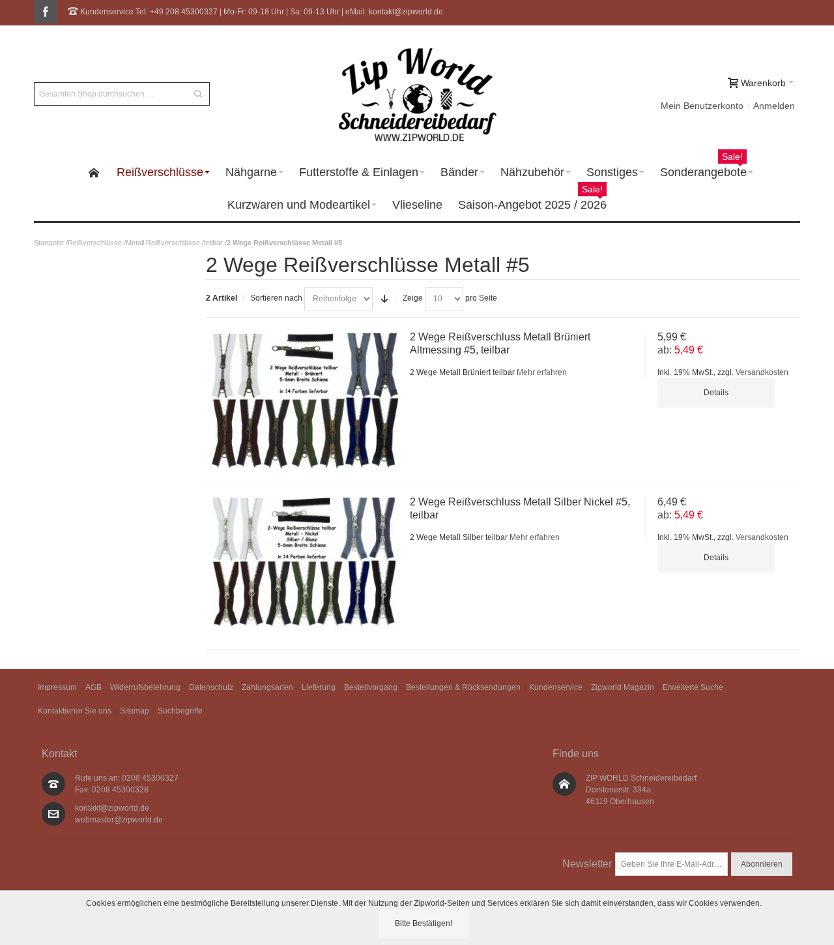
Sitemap (134, 710)
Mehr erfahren (542, 372)
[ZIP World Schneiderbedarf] (417, 94)
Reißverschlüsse (95, 243)
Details (716, 392)
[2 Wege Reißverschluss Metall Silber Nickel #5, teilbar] (305, 563)
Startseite (49, 243)
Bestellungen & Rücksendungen (463, 687)
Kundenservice (555, 687)
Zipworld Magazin (622, 687)
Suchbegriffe (180, 710)
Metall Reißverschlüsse (163, 243)
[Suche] (198, 94)
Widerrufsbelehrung (145, 687)
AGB (93, 687)
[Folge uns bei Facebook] (45, 12)
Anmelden (774, 105)
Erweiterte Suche (693, 687)
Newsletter (587, 863)
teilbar (213, 243)
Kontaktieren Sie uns (74, 710)
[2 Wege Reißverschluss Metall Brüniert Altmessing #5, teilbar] (305, 400)
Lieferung (319, 687)
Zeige (413, 298)
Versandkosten (762, 372)
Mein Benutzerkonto (702, 105)
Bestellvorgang (370, 687)
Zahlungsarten (267, 687)
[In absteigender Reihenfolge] (384, 298)
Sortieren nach (276, 298)
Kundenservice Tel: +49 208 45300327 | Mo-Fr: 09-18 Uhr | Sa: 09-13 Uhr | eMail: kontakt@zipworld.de (260, 11)
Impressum (57, 687)
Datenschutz (211, 687)
